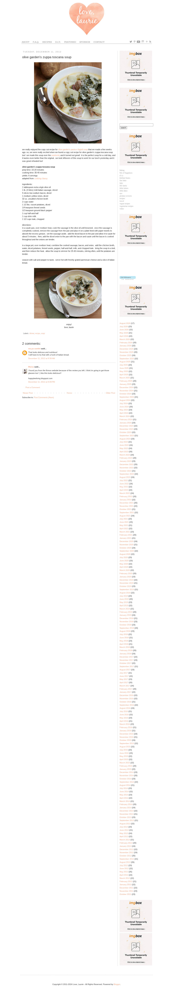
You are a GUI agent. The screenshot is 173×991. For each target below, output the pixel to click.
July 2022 (124, 480)
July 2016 (124, 711)
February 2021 (126, 535)
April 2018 (124, 644)
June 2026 (124, 329)
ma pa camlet (34, 348)
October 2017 (125, 663)
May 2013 (124, 833)
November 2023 (126, 429)
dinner (31, 333)
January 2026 (125, 346)
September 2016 (127, 705)
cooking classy (41, 178)
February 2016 (126, 727)
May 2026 (124, 333)
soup (43, 333)
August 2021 (125, 516)
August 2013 (125, 824)
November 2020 (126, 544)
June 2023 (124, 445)
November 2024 (126, 391)
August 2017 (125, 670)
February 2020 (126, 573)
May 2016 (124, 718)
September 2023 (127, 435)
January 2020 (125, 577)
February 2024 (126, 419)
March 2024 (125, 416)
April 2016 (124, 721)
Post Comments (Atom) (44, 397)
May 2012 (124, 872)
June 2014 (124, 791)
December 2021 (126, 503)
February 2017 (126, 689)
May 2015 (124, 756)
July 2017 (124, 673)
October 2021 (125, 509)
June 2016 (124, 714)
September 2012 (127, 859)
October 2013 (125, 817)
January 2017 (125, 692)
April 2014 (124, 798)
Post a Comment (33, 387)
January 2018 (125, 654)
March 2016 (125, 724)
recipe (37, 333)
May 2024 (124, 410)
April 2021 (124, 528)
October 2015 (125, 740)
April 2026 (124, 336)
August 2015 (125, 747)
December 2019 (126, 580)
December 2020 (126, 541)
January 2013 (125, 846)
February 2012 (126, 881)
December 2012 (126, 849)
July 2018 (124, 634)
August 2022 (125, 477)
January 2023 (125, 461)
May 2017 (124, 679)
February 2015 (126, 766)
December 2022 (126, 464)
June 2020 (124, 561)
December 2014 (126, 772)
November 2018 (126, 621)
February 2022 (126, 496)
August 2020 (125, 554)
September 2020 (127, 551)
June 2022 (124, 484)
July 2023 (124, 442)
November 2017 (126, 660)
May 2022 (124, 487)
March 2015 (125, 763)
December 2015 (126, 734)
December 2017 (126, 657)
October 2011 (125, 894)
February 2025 (126, 381)
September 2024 (127, 397)
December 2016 (126, 695)
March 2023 (125, 455)
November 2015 (126, 737)
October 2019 (125, 586)
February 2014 (126, 804)
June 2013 (124, 830)
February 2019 (126, 612)
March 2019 (125, 609)
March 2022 (125, 493)
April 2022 (124, 490)
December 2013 (126, 811)
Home (69, 393)
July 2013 (124, 827)
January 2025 (125, 384)
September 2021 (127, 512)
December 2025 (126, 349)
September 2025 (127, 358)
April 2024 (124, 413)
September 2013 (127, 820)
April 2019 (124, 605)
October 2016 (125, 702)
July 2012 (124, 865)
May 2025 (124, 371)
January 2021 (125, 538)
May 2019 (124, 602)
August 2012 (125, 862)
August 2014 (125, 785)
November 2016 (126, 698)
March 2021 (125, 532)
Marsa (31, 367)
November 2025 (126, 352)
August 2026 (125, 323)
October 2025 (125, 355)
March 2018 (125, 647)
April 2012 (124, 875)
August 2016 (125, 708)
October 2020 (125, 548)
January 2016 (125, 731)
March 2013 (125, 840)
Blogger (117, 984)
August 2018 (125, 631)
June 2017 (124, 676)
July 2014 (124, 788)
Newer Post (28, 393)
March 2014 (125, 801)
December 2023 (126, 426)
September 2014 (127, 782)
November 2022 (126, 468)
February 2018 (126, 650)
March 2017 (125, 686)
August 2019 (125, 593)
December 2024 (126, 387)
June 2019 (124, 599)
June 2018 (124, 637)
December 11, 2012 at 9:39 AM (41, 358)
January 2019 (125, 615)
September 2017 (127, 666)
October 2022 (125, 471)
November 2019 (126, 583)
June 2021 (124, 522)
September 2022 (127, 474)
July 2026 (124, 326)
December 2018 (126, 618)
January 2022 (125, 500)
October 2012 (125, 856)
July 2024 (124, 403)
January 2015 (125, 769)
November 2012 (126, 852)
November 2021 (126, 506)
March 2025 (125, 378)
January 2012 (125, 884)
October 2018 (125, 625)
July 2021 (124, 519)
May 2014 (124, 795)
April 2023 (124, 451)
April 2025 (124, 375)
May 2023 (124, 448)
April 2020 (124, 567)
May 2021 (124, 525)
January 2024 (125, 423)
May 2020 (124, 564)
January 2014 (125, 807)
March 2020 (125, 570)
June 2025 (124, 368)
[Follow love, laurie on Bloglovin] (128, 279)
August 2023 (125, 439)
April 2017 (124, 682)
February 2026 (126, 342)
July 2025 (124, 365)
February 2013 (126, 843)
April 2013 (124, 836)
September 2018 (127, 628)
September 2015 (127, 743)
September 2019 (127, 589)
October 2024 (125, 394)
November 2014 (126, 775)
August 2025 (125, 362)
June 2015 (124, 753)
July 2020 (124, 557)
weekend (55, 155)
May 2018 (124, 641)
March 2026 (125, 339)
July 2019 (124, 596)
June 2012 (124, 868)
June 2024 (124, 407)
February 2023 (126, 458)
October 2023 (125, 432)
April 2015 (124, 759)
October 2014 (125, 779)
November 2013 (126, 814)
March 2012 (125, 878)
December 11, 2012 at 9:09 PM (41, 382)
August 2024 (125, 400)
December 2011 (126, 888)
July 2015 (124, 750)
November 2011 (126, 891)
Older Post (110, 393)
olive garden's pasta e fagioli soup (73, 149)
